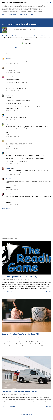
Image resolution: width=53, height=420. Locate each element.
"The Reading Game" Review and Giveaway (19, 277)
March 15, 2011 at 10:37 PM (13, 63)
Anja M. (8, 95)
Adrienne (8, 115)
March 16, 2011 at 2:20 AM (12, 136)
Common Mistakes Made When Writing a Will (20, 334)
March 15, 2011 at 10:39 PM (13, 72)
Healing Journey (23, 14)
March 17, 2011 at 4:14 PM (12, 189)
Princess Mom (9, 153)
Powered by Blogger (27, 414)
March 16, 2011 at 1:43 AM (12, 110)
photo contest (10, 48)
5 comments (9, 291)
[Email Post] (16, 48)
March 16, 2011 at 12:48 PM (13, 174)
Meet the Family (12, 14)
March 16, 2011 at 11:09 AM (13, 148)
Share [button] (48, 48)
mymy (7, 67)
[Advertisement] (26, 223)
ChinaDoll (8, 178)
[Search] (47, 2)
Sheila (7, 58)
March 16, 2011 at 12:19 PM (13, 163)
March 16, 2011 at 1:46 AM (12, 119)
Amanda (8, 76)
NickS (30, 416)
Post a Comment (6, 208)
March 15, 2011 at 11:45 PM (12, 90)
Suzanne (8, 168)
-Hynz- (8, 124)
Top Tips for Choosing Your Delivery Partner (20, 391)
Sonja (7, 140)
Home (3, 14)
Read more (48, 291)
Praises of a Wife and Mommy (15, 2)
